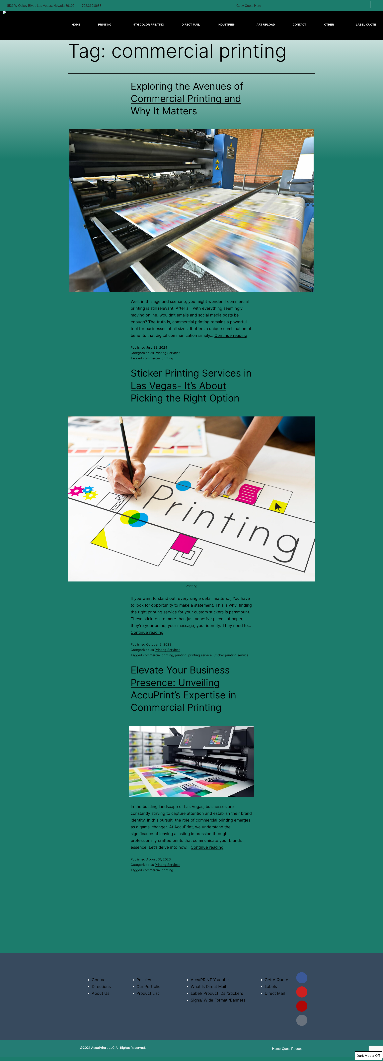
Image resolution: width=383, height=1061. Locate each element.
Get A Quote (276, 979)
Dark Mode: (365, 1056)
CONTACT (299, 24)
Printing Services (167, 353)
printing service (200, 655)
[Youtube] (301, 992)
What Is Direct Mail (208, 986)
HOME (76, 24)
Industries (226, 24)
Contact (99, 979)
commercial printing (158, 358)
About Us (100, 993)
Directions (101, 986)
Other (329, 24)
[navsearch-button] (373, 4)
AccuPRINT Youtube (210, 979)
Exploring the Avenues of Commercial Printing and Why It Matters (187, 98)
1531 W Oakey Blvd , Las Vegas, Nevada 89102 (40, 5)
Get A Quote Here (248, 5)
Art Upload (266, 24)
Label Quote (366, 24)
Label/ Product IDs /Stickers (217, 993)
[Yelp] (301, 1006)
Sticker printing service (230, 655)
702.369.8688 (91, 5)
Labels (271, 986)
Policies (143, 979)
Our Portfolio (148, 986)
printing (181, 655)
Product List (147, 993)
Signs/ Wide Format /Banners (218, 1000)
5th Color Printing (148, 24)
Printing (105, 24)
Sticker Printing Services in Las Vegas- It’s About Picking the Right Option (191, 385)
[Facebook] (301, 977)
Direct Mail (191, 24)
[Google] (301, 1020)
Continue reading (230, 335)
